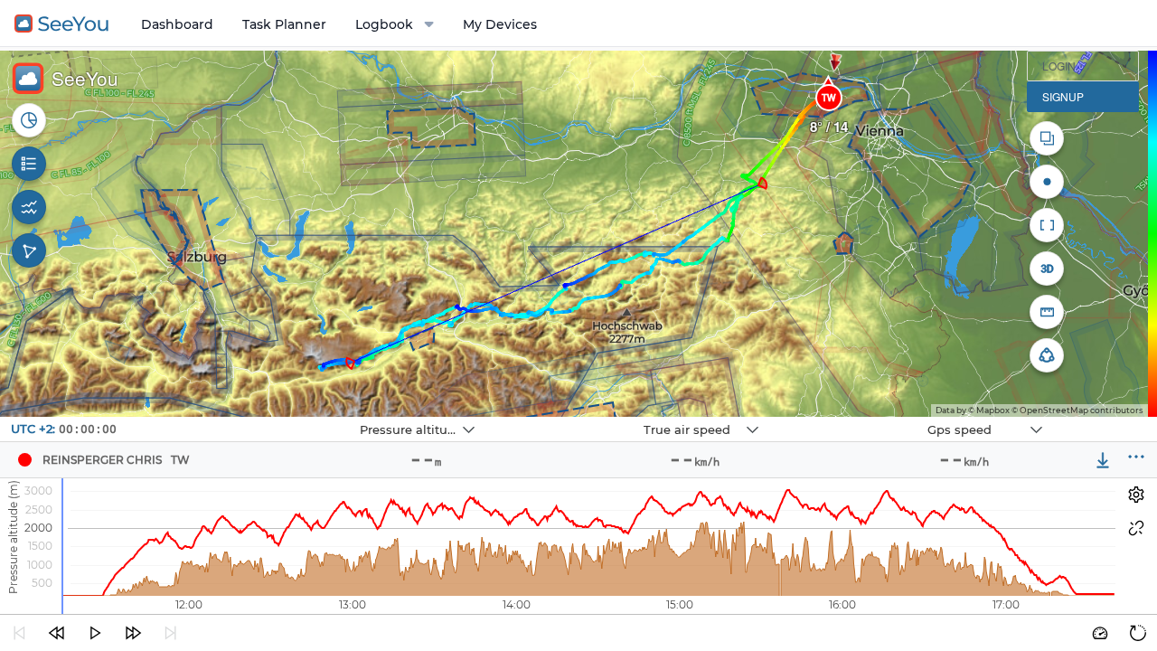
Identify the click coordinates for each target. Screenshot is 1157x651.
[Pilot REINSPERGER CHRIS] (24, 460)
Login (1059, 65)
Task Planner (284, 24)
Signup (1063, 96)
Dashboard (177, 24)
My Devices (500, 24)
